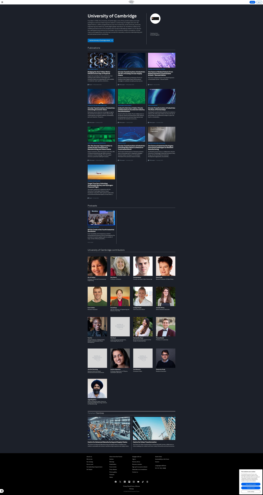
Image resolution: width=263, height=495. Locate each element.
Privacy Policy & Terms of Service (131, 486)
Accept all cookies (251, 487)
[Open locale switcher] (2, 491)
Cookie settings (251, 491)
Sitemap (131, 488)
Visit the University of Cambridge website (99, 40)
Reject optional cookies (251, 484)
